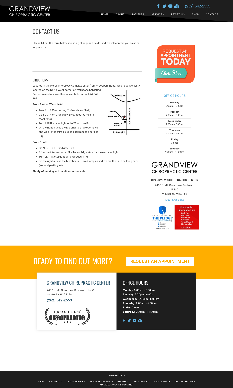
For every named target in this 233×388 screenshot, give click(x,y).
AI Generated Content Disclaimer (116, 385)
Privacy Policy (141, 382)
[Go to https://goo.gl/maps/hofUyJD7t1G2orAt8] (176, 6)
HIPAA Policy (123, 382)
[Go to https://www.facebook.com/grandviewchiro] (158, 6)
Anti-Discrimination (75, 382)
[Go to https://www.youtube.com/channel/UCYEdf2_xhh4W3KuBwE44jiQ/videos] (170, 6)
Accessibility (55, 382)
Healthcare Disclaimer (101, 382)
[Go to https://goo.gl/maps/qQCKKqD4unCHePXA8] (140, 321)
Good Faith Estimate (185, 382)
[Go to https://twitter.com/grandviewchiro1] (164, 6)
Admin (41, 382)
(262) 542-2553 (197, 6)
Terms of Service (161, 382)
